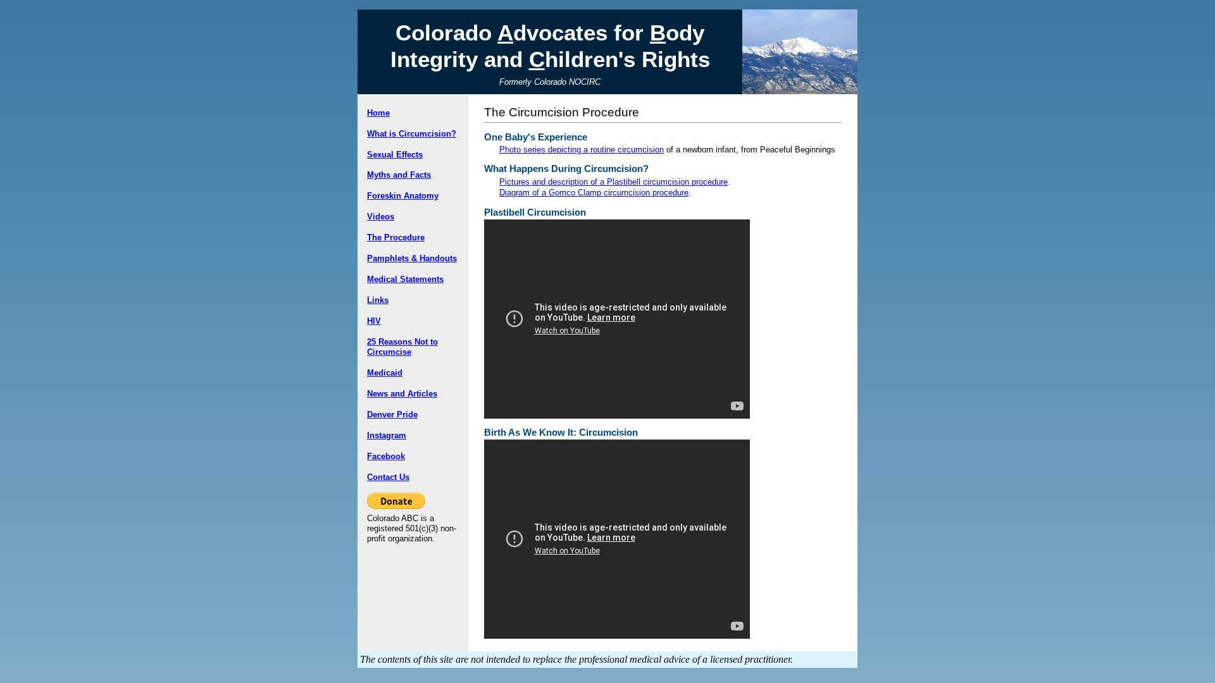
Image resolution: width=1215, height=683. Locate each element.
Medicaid (384, 373)
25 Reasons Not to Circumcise (402, 347)
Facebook (386, 456)
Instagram (386, 435)
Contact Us (388, 477)
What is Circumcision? (411, 133)
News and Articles (402, 393)
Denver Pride (392, 414)
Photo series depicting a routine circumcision (581, 149)
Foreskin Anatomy (403, 195)
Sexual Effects (395, 154)
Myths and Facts (399, 175)
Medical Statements (405, 279)
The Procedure (396, 237)
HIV (374, 321)
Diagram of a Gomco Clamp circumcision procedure (593, 192)
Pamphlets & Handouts (412, 258)
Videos (380, 216)
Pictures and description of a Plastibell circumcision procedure (613, 182)
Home (378, 113)
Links (378, 300)
